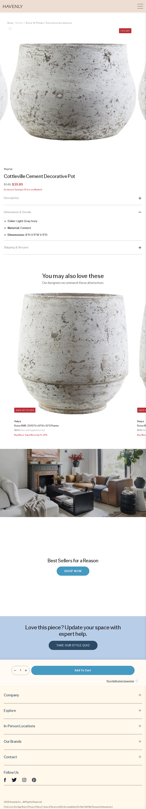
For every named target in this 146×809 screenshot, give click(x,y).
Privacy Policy (34, 807)
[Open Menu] (140, 6)
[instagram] (24, 779)
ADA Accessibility (67, 807)
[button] (13, 6)
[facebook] (5, 779)
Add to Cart (83, 670)
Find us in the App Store (15, 807)
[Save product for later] (10, 31)
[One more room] (26, 670)
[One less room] (15, 670)
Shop (10, 23)
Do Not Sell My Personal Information (94, 807)
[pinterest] (34, 779)
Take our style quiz (73, 645)
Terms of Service (50, 807)
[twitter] (14, 779)
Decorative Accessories (59, 23)
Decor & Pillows (35, 23)
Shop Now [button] (73, 571)
